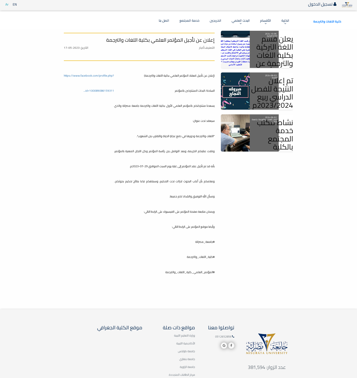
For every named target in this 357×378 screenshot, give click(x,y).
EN (15, 4)
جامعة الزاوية (187, 367)
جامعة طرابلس (186, 351)
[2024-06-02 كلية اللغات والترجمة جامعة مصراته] (235, 133)
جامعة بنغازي (187, 359)
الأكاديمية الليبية (185, 343)
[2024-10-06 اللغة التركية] (235, 49)
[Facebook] (231, 345)
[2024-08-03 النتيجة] (235, 91)
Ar (6, 4)
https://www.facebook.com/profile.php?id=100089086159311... (89, 83)
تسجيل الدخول (320, 4)
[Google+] (224, 345)
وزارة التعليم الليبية (184, 335)
